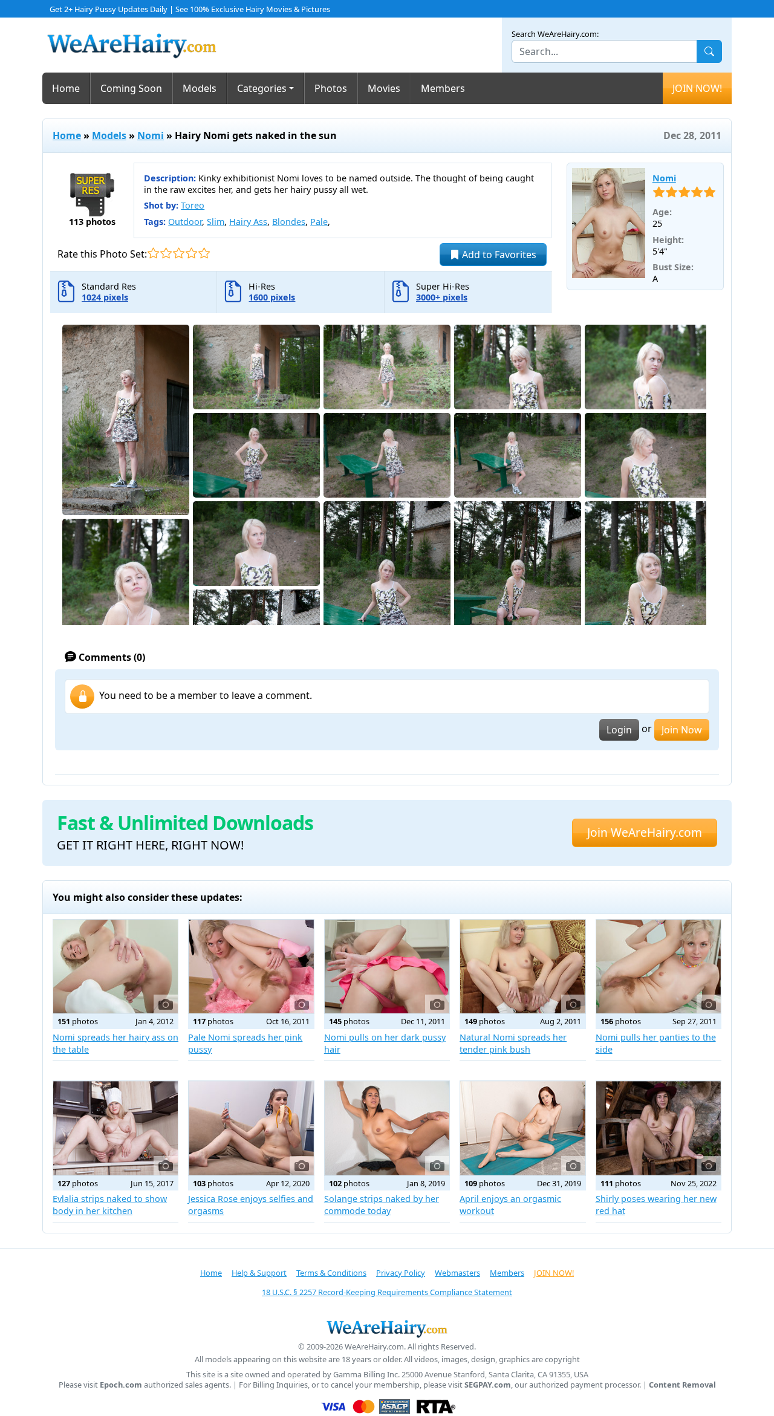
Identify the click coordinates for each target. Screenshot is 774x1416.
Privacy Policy (400, 1272)
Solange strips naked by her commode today (381, 1204)
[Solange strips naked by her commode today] (387, 1127)
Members (443, 88)
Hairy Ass (248, 221)
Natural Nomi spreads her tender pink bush (513, 1043)
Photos (330, 88)
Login (619, 729)
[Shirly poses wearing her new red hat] (658, 1127)
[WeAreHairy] (387, 1328)
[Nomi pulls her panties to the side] (658, 966)
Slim (215, 221)
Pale (319, 221)
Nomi (150, 135)
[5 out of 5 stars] (204, 253)
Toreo (192, 205)
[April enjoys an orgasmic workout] (522, 1127)
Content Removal (682, 1385)
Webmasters (457, 1272)
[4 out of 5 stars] (191, 253)
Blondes (288, 221)
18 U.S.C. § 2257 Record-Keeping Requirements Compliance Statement (387, 1292)
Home (66, 88)
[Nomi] (608, 223)
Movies (384, 88)
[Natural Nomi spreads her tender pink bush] (522, 966)
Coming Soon (131, 88)
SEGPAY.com (487, 1385)
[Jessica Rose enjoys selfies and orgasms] (251, 1127)
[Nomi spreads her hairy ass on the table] (115, 966)
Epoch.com (121, 1385)
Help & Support (259, 1272)
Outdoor (185, 221)
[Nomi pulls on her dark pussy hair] (387, 966)
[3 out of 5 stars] (178, 253)
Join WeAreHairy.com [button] (644, 832)
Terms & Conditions (331, 1272)
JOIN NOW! (697, 88)
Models (199, 88)
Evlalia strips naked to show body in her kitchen (110, 1204)
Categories (262, 88)
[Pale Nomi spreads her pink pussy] (251, 966)
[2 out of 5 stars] (166, 253)
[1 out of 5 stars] (153, 253)
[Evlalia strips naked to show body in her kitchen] (115, 1127)
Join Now (682, 729)
